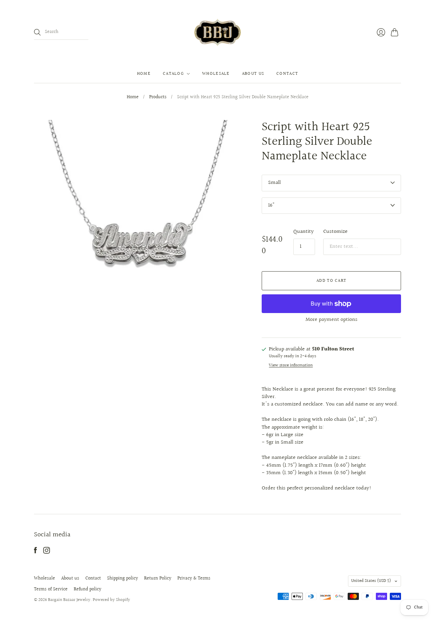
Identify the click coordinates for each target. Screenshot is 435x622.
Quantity (303, 232)
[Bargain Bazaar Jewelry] (217, 32)
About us (253, 73)
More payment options (332, 319)
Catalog (173, 73)
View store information (291, 365)
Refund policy (87, 589)
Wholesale (216, 73)
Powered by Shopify (111, 600)
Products (158, 97)
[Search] (37, 32)
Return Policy (157, 578)
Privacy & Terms (193, 578)
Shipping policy (122, 578)
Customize (335, 231)
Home (144, 73)
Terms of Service (51, 589)
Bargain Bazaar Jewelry (69, 600)
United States (371, 580)
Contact (287, 73)
